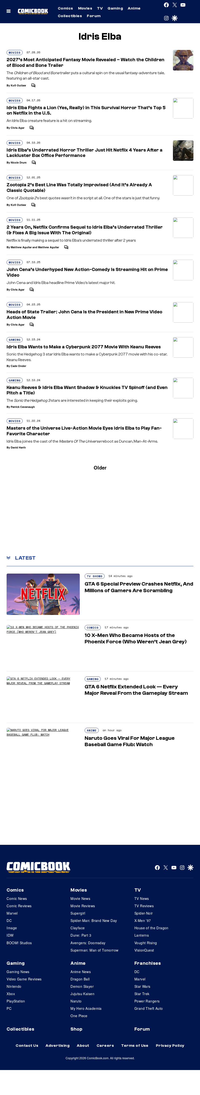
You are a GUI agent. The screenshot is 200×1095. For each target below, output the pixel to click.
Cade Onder (18, 366)
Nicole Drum (19, 162)
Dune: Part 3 (80, 935)
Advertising (58, 1045)
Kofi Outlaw (18, 85)
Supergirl (77, 913)
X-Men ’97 (142, 920)
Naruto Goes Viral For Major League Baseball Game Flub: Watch (130, 741)
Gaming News (18, 971)
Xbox (11, 993)
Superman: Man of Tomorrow (94, 950)
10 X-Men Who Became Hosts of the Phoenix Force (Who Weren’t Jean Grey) (136, 638)
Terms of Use (135, 1045)
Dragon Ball (80, 979)
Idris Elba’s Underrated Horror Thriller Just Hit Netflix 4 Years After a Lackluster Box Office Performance (84, 152)
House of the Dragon (151, 927)
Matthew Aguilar (21, 247)
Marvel (12, 913)
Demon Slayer (82, 986)
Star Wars (142, 986)
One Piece (79, 1015)
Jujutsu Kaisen (82, 993)
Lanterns (141, 935)
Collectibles (70, 16)
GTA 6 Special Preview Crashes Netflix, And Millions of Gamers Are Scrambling (139, 587)
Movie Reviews (82, 905)
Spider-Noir (143, 913)
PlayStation (16, 1001)
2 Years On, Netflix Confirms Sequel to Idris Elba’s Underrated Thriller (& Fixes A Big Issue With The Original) (85, 229)
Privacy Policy (170, 1045)
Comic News (17, 898)
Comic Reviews (19, 905)
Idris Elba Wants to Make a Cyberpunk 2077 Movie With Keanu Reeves (84, 347)
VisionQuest (144, 950)
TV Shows (94, 576)
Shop (76, 1029)
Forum (93, 16)
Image (12, 927)
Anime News (80, 971)
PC (9, 1008)
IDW (10, 935)
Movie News (80, 898)
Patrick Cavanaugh (23, 407)
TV (100, 8)
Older (100, 467)
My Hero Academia (86, 1008)
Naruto (76, 1001)
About (83, 1045)
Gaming (115, 8)
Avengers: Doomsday (88, 942)
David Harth (18, 447)
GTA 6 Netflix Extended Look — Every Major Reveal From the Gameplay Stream (136, 689)
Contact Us (27, 1045)
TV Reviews (144, 905)
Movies (85, 8)
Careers (105, 1045)
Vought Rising (145, 942)
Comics (65, 8)
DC (9, 920)
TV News (141, 898)
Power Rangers (147, 1001)
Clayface (77, 927)
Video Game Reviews (24, 979)
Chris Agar (17, 128)
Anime (134, 8)
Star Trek (142, 993)
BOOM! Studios (19, 942)
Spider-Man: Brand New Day (93, 920)
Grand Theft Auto (148, 1008)
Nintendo (14, 986)
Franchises (147, 963)
